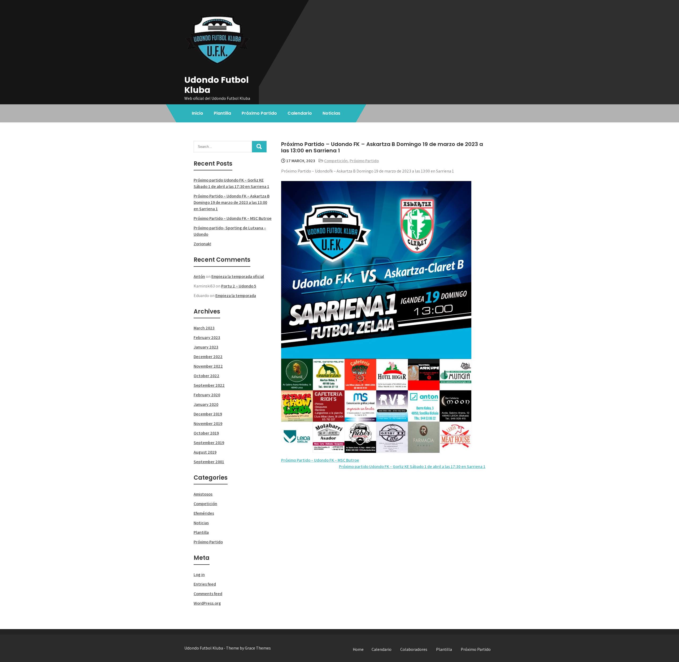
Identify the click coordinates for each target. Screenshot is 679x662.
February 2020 (207, 395)
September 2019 (209, 442)
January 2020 (206, 404)
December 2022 (208, 356)
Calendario (300, 113)
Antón (199, 276)
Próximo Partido (259, 113)
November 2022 (208, 366)
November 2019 (208, 423)
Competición (336, 161)
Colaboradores (413, 649)
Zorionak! (202, 244)
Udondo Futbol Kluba (216, 85)
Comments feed (208, 593)
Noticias (331, 113)
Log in (199, 574)
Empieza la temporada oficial (237, 276)
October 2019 (206, 433)
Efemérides (204, 513)
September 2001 (209, 462)
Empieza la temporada (235, 295)
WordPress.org (207, 603)
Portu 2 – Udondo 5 (238, 286)
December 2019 (208, 414)
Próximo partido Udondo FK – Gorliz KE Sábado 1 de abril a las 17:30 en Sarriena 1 (412, 466)
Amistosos (203, 494)
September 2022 (209, 385)
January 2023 (206, 347)
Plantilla (222, 113)
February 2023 (207, 337)
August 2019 (205, 452)
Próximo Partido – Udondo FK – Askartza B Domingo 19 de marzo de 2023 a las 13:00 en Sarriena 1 (231, 202)
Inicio (197, 113)
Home (358, 649)
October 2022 (206, 376)
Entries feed (205, 584)
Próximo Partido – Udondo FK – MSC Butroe (320, 460)
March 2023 (204, 328)
